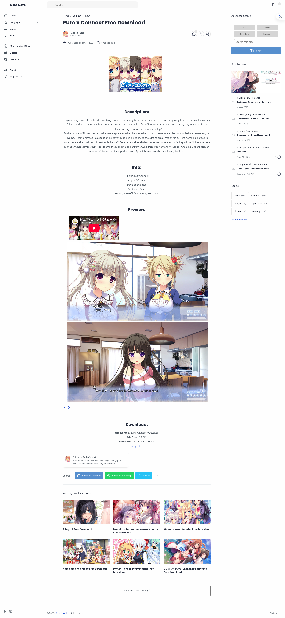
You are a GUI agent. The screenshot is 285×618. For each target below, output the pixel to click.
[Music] (249, 164)
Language (267, 34)
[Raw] (248, 98)
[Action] (242, 114)
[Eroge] (242, 98)
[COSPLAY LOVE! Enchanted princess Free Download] (187, 551)
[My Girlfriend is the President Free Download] (136, 551)
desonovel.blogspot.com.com (116, 613)
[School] (261, 114)
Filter (257, 50)
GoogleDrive (137, 446)
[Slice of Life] (263, 147)
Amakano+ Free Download (253, 135)
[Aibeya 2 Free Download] (86, 512)
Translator (245, 34)
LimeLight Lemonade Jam (253, 168)
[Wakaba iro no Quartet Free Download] (187, 512)
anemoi (241, 151)
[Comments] (194, 34)
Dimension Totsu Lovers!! (253, 118)
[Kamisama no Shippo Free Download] (86, 551)
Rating (267, 27)
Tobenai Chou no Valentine (254, 102)
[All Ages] (243, 147)
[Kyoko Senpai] (77, 32)
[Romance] (255, 98)
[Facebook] (5, 611)
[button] (273, 4)
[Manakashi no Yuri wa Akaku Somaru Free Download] (136, 512)
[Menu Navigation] (6, 5)
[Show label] (239, 219)
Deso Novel (18, 5)
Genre (245, 27)
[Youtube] (10, 611)
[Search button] (50, 4)
